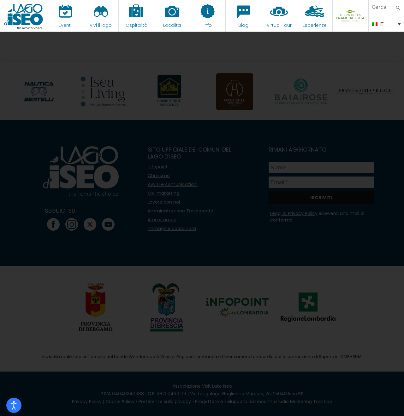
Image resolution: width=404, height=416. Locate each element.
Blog (243, 25)
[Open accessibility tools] (13, 405)
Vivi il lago (101, 25)
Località (172, 25)
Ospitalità (136, 25)
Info (208, 25)
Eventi (65, 25)
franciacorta (350, 25)
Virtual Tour (279, 25)
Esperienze (315, 25)
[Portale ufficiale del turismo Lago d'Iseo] (23, 16)
